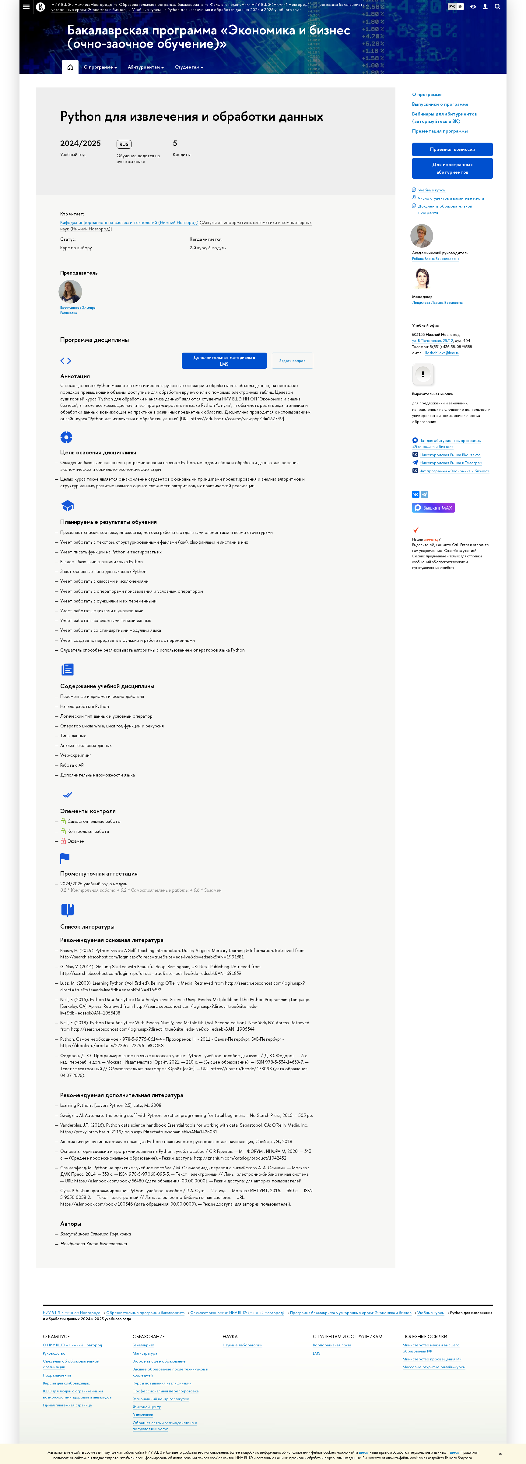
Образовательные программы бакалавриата (145, 1312)
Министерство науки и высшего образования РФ (431, 1348)
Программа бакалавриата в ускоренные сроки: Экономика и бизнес (351, 1312)
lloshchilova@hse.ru (442, 352)
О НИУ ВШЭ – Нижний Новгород (72, 1345)
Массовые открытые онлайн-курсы (434, 1367)
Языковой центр (147, 1406)
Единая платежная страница (67, 1405)
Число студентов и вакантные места (451, 198)
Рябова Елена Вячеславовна (435, 258)
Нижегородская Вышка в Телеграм (451, 462)
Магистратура (145, 1353)
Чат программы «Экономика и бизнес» (454, 471)
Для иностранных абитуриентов (452, 168)
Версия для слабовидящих (66, 1383)
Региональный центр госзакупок (161, 1399)
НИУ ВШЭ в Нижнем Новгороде (71, 1312)
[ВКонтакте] (415, 494)
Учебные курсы (432, 190)
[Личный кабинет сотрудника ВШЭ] (485, 7)
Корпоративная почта (332, 1345)
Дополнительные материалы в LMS (224, 360)
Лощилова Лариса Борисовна (437, 302)
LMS (316, 1353)
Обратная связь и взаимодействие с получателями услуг (165, 1425)
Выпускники (143, 1414)
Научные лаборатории (242, 1345)
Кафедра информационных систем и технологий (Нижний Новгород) (129, 222)
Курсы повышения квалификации (162, 1383)
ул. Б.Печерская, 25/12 (432, 340)
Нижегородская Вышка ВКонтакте (450, 454)
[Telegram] (424, 494)
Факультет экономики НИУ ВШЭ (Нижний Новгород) (237, 1312)
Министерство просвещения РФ (432, 1359)
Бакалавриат (143, 1345)
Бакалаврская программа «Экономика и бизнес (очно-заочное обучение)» (208, 36)
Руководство (54, 1353)
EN (460, 6)
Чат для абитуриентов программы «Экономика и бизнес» (446, 443)
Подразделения (57, 1375)
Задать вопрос (292, 360)
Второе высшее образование (159, 1361)
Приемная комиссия (452, 149)
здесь (363, 1452)
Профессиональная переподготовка (165, 1391)
